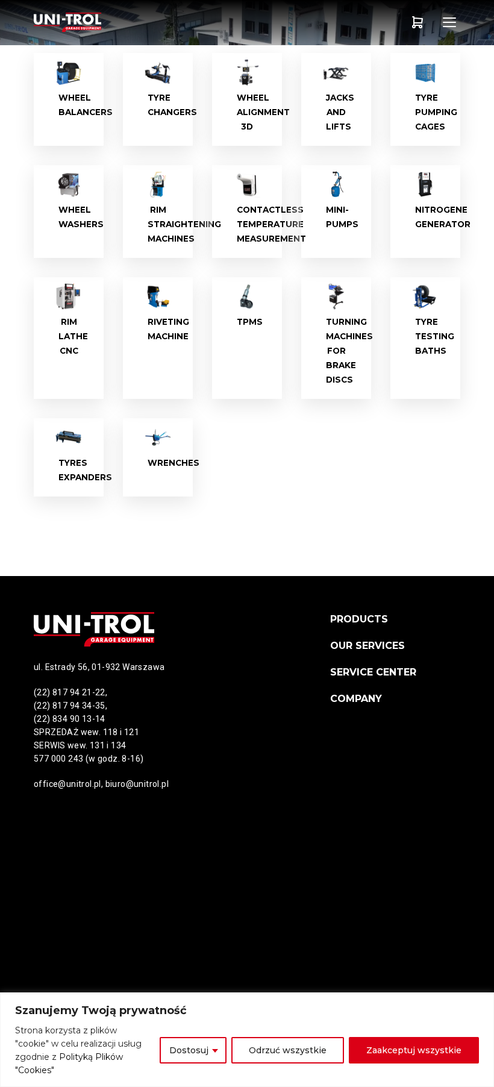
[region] (247, 1039)
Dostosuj (188, 1050)
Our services (367, 645)
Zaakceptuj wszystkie (413, 1050)
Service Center (373, 672)
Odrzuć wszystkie (288, 1050)
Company (356, 698)
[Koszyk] (417, 22)
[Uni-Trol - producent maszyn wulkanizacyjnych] (69, 22)
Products (359, 619)
